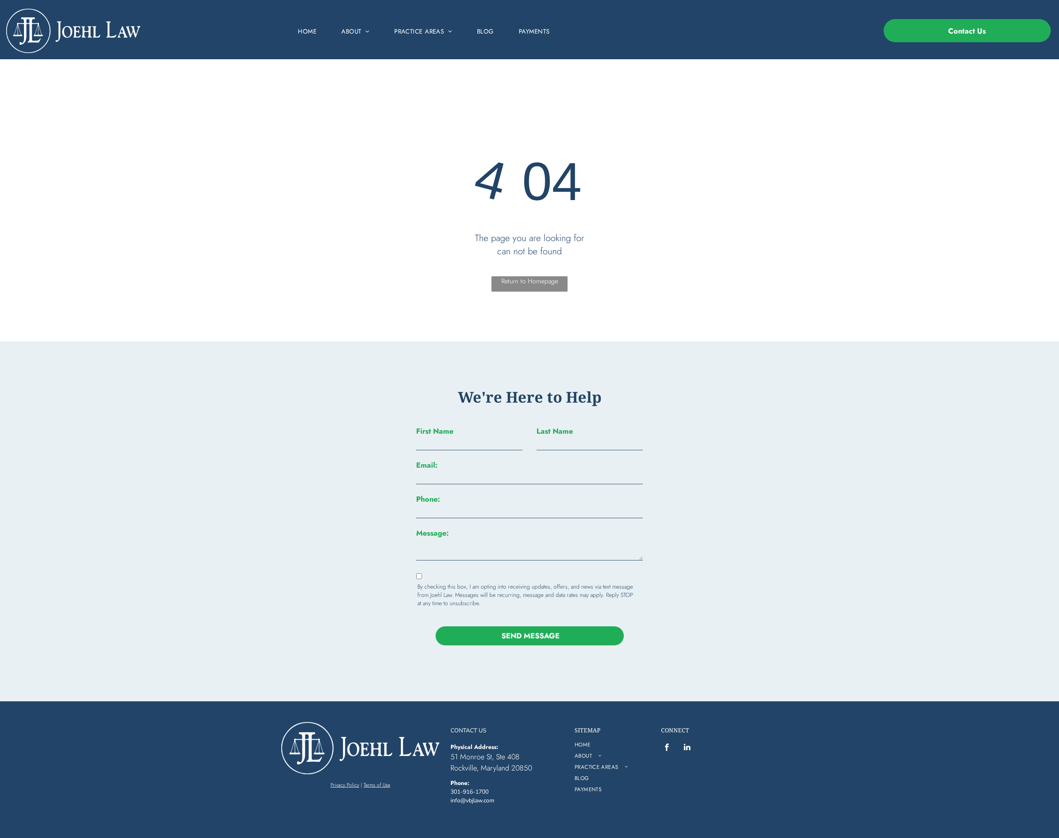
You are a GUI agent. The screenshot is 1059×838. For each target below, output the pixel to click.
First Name (434, 431)
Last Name (555, 431)
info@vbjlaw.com (472, 800)
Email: (427, 465)
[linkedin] (687, 748)
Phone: (428, 499)
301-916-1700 (469, 792)
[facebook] (667, 748)
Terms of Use (377, 785)
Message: (432, 533)
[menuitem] (307, 31)
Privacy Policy (345, 785)
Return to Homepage (529, 281)
